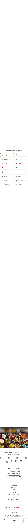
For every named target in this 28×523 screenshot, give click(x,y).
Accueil (14, 485)
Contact (14, 497)
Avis (14, 490)
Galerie (14, 487)
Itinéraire (23, 522)
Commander (5, 522)
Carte (14, 492)
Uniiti (15, 512)
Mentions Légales (14, 499)
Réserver (14, 522)
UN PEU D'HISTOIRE (14, 494)
